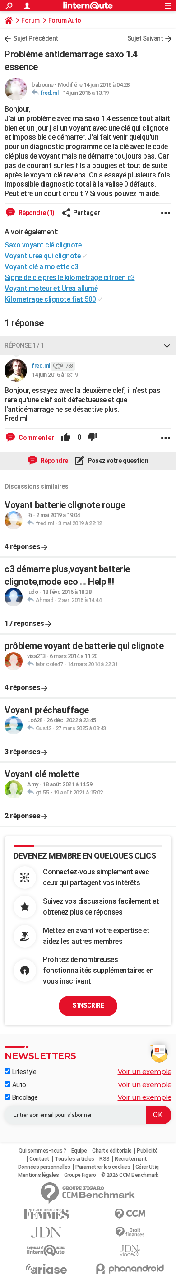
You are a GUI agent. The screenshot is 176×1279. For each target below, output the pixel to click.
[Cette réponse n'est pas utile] (92, 438)
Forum (30, 20)
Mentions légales (38, 1175)
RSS (104, 1159)
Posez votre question (117, 460)
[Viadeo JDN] (129, 1250)
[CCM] (129, 1214)
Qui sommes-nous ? (42, 1151)
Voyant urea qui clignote (42, 256)
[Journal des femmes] (46, 1214)
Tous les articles (74, 1159)
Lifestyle (23, 1072)
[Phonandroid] (129, 1268)
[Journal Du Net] (46, 1232)
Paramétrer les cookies (102, 1167)
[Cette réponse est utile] (66, 438)
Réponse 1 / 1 (24, 345)
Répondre (53, 460)
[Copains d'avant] (46, 1250)
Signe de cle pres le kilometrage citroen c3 (70, 277)
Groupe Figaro (80, 1175)
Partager (86, 212)
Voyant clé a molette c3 (42, 266)
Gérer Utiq (147, 1167)
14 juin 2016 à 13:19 (86, 92)
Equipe (79, 1151)
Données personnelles (44, 1167)
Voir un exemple (145, 1071)
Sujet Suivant (145, 38)
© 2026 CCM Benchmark (129, 1175)
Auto (18, 1085)
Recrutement (131, 1159)
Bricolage (23, 1097)
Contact (39, 1159)
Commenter (35, 437)
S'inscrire (88, 1005)
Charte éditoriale (112, 1151)
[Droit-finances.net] (129, 1232)
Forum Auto (64, 20)
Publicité (147, 1151)
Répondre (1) (36, 212)
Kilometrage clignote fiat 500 (50, 299)
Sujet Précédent (35, 38)
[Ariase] (46, 1269)
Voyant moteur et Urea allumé (51, 288)
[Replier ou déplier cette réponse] (167, 345)
